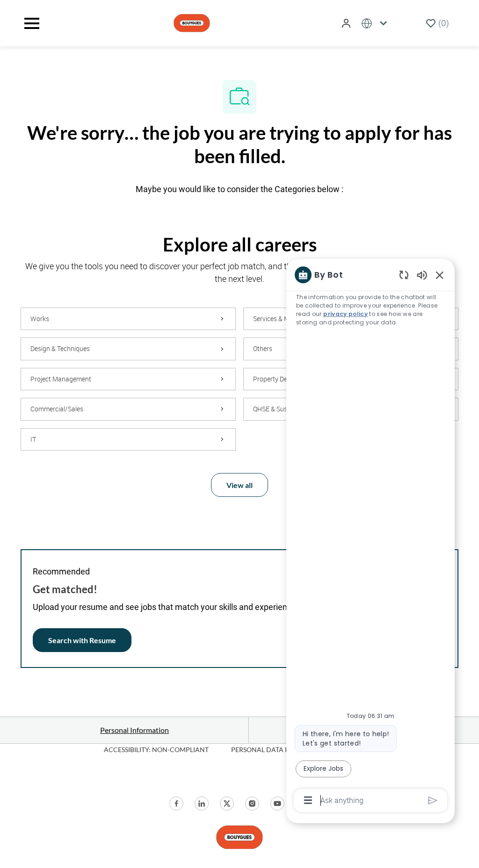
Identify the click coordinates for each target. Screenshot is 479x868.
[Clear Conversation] (404, 274)
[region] (370, 536)
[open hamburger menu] (32, 23)
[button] (347, 23)
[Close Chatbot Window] (440, 274)
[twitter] (227, 803)
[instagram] (252, 803)
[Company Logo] (192, 22)
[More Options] (308, 800)
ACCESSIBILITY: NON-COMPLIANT (156, 749)
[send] (433, 800)
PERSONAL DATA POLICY (269, 749)
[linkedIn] (202, 803)
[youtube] (277, 803)
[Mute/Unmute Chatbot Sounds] (422, 274)
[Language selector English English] (376, 23)
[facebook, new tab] (176, 803)
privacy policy (345, 314)
